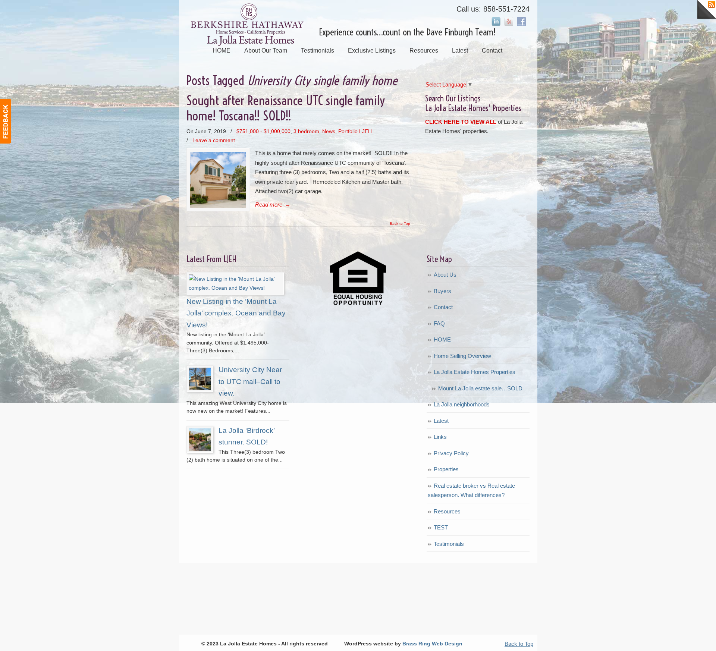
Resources (447, 511)
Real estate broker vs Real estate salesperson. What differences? (471, 490)
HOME (442, 339)
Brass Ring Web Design (432, 644)
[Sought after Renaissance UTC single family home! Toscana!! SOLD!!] (218, 205)
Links (440, 437)
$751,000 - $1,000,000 (263, 131)
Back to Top (400, 224)
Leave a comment (213, 140)
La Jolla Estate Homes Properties (474, 372)
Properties (446, 469)
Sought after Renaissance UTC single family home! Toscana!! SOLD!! (285, 108)
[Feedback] (5, 121)
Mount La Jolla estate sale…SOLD (480, 388)
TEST (441, 527)
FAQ (439, 323)
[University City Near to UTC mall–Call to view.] (200, 388)
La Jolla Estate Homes (248, 24)
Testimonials (449, 544)
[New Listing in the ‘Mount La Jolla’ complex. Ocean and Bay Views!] (235, 288)
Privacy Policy (451, 453)
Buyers (442, 291)
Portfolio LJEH (355, 131)
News (328, 131)
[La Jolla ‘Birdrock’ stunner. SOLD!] (200, 449)
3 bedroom (306, 131)
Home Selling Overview (462, 356)
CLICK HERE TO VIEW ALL (460, 122)
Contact (443, 307)
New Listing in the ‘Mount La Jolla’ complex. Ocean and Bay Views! (236, 313)
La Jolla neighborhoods (462, 404)
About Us (445, 274)
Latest (441, 421)
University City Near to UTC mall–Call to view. (250, 381)
